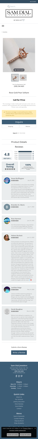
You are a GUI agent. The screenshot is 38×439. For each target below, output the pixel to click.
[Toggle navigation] (3, 25)
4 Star (16, 153)
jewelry (5, 32)
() (33, 151)
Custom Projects (19, 418)
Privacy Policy (27, 428)
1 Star (16, 159)
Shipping (10, 126)
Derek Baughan (17, 309)
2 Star (16, 157)
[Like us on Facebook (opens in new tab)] (16, 376)
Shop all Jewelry (19, 423)
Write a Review (19, 352)
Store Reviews (19, 404)
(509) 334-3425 (19, 86)
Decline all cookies (12, 434)
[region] (19, 55)
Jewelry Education (19, 401)
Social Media (19, 406)
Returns (28, 126)
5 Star (16, 151)
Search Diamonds (19, 416)
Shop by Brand (19, 421)
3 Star (16, 155)
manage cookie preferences (17, 430)
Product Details (19, 141)
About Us (19, 397)
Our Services (19, 399)
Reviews (19, 146)
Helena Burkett (16, 236)
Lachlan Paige (16, 288)
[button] (33, 1)
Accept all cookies (25, 434)
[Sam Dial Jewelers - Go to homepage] (19, 13)
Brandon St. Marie (18, 205)
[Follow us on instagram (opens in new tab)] (19, 376)
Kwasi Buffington (17, 178)
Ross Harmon (16, 219)
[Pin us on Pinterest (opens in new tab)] (21, 376)
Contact (19, 408)
